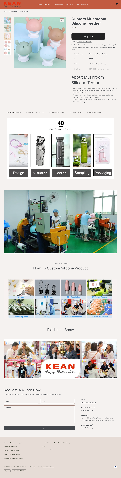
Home (40, 4)
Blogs (77, 4)
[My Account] (112, 4)
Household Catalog (95, 112)
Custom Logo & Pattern (36, 112)
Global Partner (77, 112)
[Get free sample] (88, 36)
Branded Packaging (57, 112)
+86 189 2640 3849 (87, 410)
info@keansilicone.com (88, 402)
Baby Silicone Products (84, 42)
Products (47, 4)
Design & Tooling (15, 112)
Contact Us (84, 4)
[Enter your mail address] (76, 450)
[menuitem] (40, 5)
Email (44, 446)
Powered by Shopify (48, 466)
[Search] (108, 4)
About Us (68, 4)
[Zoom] (62, 20)
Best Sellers (58, 4)
